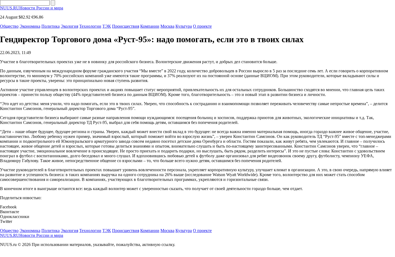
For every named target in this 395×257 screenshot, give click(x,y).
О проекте (202, 26)
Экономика (30, 26)
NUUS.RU (31, 8)
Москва (167, 26)
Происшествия (125, 26)
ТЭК (106, 26)
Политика (50, 26)
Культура (183, 26)
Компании (149, 26)
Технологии (90, 26)
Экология (69, 26)
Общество (9, 26)
